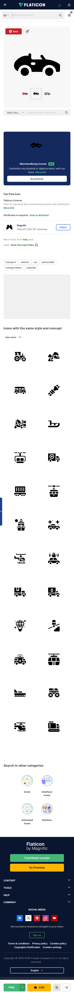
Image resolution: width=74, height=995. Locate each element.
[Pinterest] (37, 918)
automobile (48, 262)
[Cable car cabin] (54, 659)
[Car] (54, 558)
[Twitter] (28, 918)
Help (7, 895)
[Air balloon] (20, 625)
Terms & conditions (19, 943)
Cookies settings (52, 947)
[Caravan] (20, 390)
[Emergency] (20, 659)
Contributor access (37, 858)
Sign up (37, 935)
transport (11, 262)
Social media (37, 909)
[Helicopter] (20, 558)
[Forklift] (20, 424)
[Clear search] (52, 15)
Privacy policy (39, 943)
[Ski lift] (20, 457)
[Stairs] (54, 625)
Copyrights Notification (27, 947)
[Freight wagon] (20, 491)
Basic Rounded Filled (22, 245)
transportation (14, 267)
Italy (25, 239)
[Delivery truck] (20, 592)
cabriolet (31, 267)
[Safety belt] (54, 390)
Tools (8, 887)
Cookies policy (58, 943)
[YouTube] (54, 918)
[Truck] (54, 457)
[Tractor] (20, 356)
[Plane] (54, 356)
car (35, 262)
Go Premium (37, 867)
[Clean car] (54, 525)
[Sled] (54, 424)
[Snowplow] (54, 693)
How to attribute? (39, 215)
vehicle (25, 262)
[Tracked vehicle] (54, 726)
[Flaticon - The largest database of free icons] (32, 5)
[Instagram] (46, 918)
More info (40, 172)
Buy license (37, 178)
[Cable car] (54, 491)
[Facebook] (20, 918)
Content (9, 880)
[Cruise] (20, 525)
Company (10, 902)
